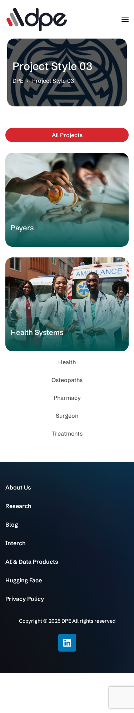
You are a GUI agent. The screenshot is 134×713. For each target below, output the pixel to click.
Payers (22, 227)
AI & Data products (31, 561)
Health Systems (37, 332)
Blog (11, 524)
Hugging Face (23, 580)
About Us (18, 487)
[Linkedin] (67, 643)
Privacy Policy (24, 598)
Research (18, 505)
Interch (15, 543)
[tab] (67, 135)
